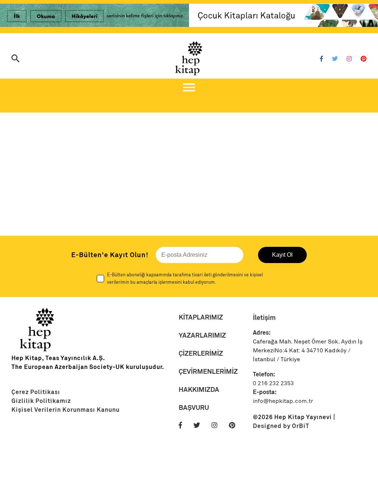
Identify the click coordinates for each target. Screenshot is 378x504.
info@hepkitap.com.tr (283, 401)
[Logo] (189, 58)
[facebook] (185, 426)
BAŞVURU (194, 407)
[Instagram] (349, 59)
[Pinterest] (364, 59)
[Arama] (15, 59)
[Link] (94, 17)
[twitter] (201, 426)
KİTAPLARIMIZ (201, 317)
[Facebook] (321, 59)
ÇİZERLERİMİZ (201, 353)
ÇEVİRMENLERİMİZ (208, 371)
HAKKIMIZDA (199, 389)
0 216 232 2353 (273, 383)
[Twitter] (335, 59)
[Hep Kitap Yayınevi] (37, 349)
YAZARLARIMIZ (202, 335)
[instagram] (219, 426)
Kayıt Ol (282, 255)
